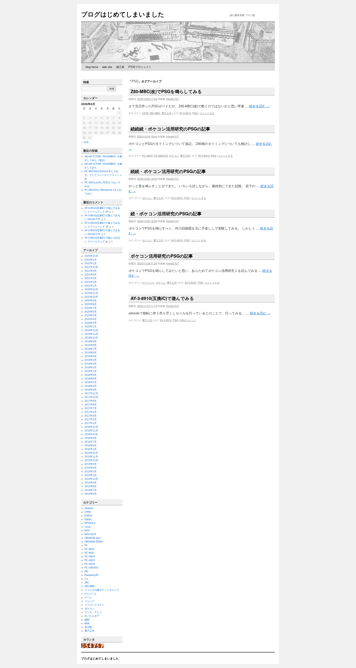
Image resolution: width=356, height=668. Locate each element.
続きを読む (259, 106)
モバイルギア (91, 616)
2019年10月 (91, 337)
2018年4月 (90, 386)
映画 (86, 623)
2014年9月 (90, 482)
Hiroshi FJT (172, 99)
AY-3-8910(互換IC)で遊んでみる (162, 298)
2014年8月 (90, 486)
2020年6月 (90, 311)
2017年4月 (90, 412)
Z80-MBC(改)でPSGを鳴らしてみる (166, 91)
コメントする (206, 113)
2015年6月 (90, 467)
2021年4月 (90, 278)
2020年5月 (90, 315)
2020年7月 (90, 308)
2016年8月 (90, 438)
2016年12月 (91, 426)
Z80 (86, 582)
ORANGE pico (92, 538)
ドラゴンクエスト (94, 604)
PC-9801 (89, 549)
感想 (86, 619)
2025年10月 (91, 256)
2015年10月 (91, 460)
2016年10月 (91, 434)
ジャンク (89, 601)
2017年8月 (90, 404)
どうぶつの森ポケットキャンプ (101, 590)
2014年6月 (90, 493)
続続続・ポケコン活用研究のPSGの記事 (170, 129)
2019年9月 (90, 341)
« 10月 (85, 142)
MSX (87, 530)
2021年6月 (90, 274)
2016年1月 (90, 449)
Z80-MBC (155, 113)
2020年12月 (91, 289)
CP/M (145, 113)
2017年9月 (90, 400)
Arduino (88, 508)
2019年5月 (90, 356)
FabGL (88, 519)
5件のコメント (188, 320)
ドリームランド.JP (98, 211)
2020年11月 (91, 293)
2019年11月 (91, 334)
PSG (195, 113)
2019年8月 (90, 345)
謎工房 (120, 67)
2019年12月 (91, 330)
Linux (87, 526)
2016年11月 (91, 430)
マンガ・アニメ (93, 612)
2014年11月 (91, 478)
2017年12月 (91, 393)
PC (86, 545)
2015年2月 (90, 471)
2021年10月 (91, 267)
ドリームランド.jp (98, 241)
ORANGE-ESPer (93, 541)
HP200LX (89, 523)
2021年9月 (90, 270)
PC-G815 (89, 560)
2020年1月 (90, 326)
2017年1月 (90, 423)
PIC (86, 571)
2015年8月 (90, 464)
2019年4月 (90, 360)
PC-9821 (89, 552)
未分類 (88, 627)
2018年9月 (90, 374)
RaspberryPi (91, 575)
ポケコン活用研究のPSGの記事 (162, 256)
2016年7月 (90, 441)
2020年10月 (91, 296)
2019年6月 (90, 352)
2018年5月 (90, 382)
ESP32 (88, 515)
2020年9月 (90, 300)
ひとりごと (148, 282)
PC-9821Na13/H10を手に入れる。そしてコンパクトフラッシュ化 (103, 175)
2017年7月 (90, 408)
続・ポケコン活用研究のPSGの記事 (166, 213)
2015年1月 (90, 475)
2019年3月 (90, 363)
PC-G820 (89, 564)
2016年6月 (90, 445)
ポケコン (174, 155)
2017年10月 (91, 397)
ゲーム (88, 597)
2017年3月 (90, 415)
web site (107, 67)
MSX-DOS (90, 534)
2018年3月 (90, 389)
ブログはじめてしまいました (122, 13)
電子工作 (166, 113)
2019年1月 (90, 371)
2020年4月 (90, 319)
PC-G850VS (161, 155)
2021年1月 (90, 285)
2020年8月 (90, 304)
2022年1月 (90, 263)
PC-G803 (147, 155)
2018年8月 (90, 378)
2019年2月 (90, 367)
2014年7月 (90, 490)
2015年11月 (91, 456)
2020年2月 (90, 322)
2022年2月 (90, 259)
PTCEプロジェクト (139, 67)
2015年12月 (91, 452)
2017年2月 (90, 419)
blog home (92, 67)
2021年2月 (90, 282)
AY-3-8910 (185, 113)
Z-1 (86, 578)
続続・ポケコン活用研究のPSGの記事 (168, 171)
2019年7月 (90, 348)
